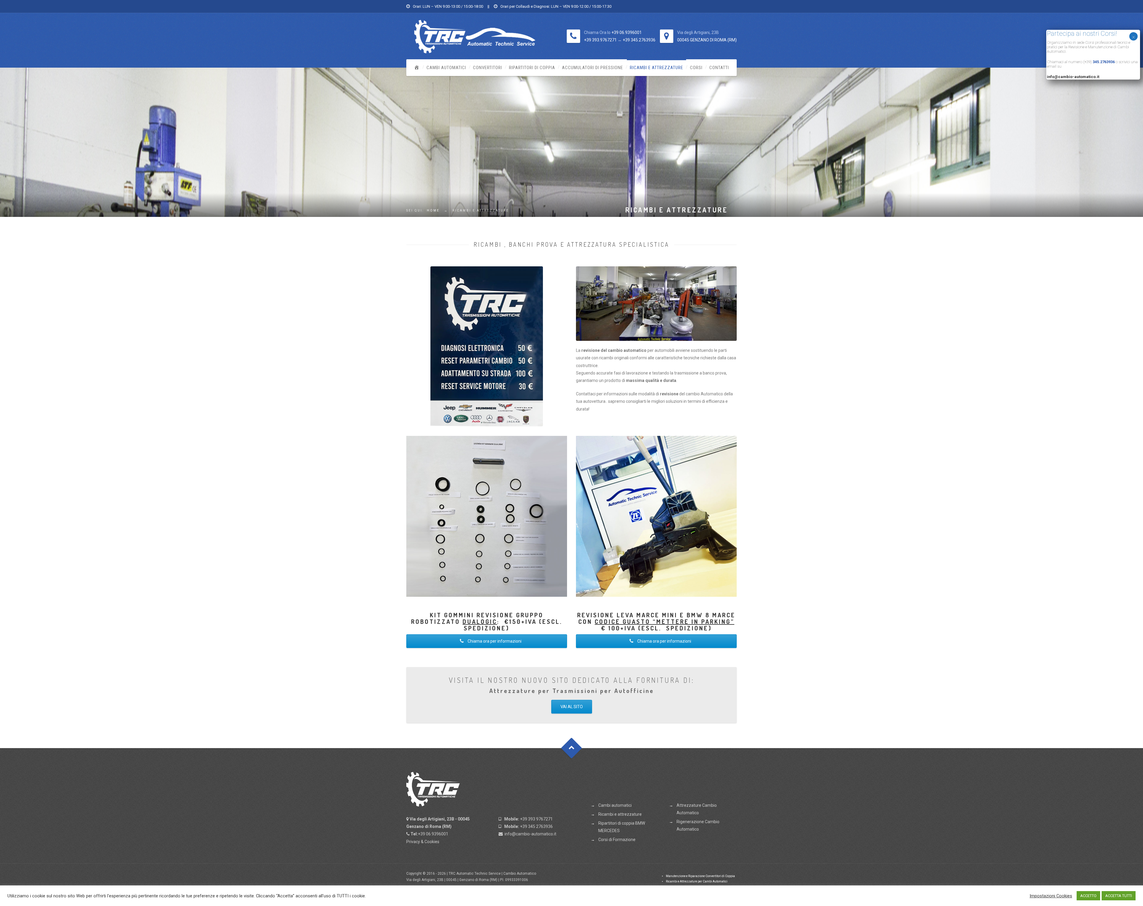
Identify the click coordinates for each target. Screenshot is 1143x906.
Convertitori (487, 67)
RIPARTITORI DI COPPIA (532, 67)
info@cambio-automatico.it (530, 834)
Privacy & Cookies (422, 841)
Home (433, 210)
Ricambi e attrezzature (656, 67)
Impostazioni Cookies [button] (1051, 896)
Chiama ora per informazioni (494, 641)
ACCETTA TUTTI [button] (1118, 895)
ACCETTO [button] (1088, 895)
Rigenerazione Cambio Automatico (698, 825)
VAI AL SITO (571, 706)
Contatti (719, 67)
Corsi (696, 67)
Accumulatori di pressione (592, 67)
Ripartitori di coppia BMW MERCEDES (621, 827)
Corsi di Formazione (616, 839)
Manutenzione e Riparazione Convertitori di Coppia (700, 876)
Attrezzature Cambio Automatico (697, 809)
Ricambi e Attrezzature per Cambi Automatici (696, 881)
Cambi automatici (446, 67)
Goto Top (571, 748)
